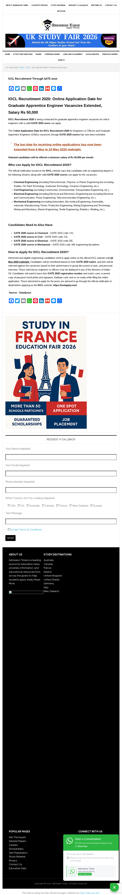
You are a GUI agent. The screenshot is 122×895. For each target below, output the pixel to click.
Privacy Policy (92, 858)
